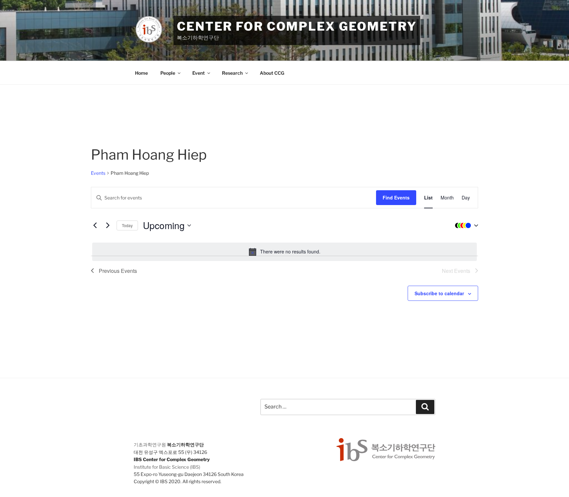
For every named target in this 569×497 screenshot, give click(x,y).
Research (232, 73)
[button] (465, 225)
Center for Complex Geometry (297, 26)
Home (141, 73)
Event (198, 73)
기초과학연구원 (150, 444)
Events (98, 173)
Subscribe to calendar (439, 293)
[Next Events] (108, 225)
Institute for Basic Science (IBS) (167, 467)
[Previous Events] (95, 225)
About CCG (272, 73)
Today (127, 225)
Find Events (396, 197)
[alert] (284, 252)
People (167, 73)
